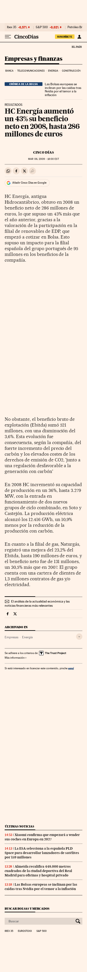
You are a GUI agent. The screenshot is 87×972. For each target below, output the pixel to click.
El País (76, 46)
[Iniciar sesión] (79, 37)
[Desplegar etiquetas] (79, 636)
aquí (71, 668)
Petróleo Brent (77, 27)
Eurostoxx (25, 931)
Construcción (71, 70)
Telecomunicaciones (31, 70)
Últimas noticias (19, 826)
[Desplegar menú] (8, 36)
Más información (15, 657)
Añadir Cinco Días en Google (29, 182)
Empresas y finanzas (33, 59)
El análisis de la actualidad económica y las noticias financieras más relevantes (37, 603)
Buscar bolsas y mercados (27, 908)
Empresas (11, 637)
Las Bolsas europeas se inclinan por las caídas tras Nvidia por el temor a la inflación (63, 89)
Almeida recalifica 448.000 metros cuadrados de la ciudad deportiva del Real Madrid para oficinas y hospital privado (38, 870)
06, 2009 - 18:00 (43, 158)
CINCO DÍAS (43, 152)
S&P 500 (42, 27)
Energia (53, 70)
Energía (27, 637)
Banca (9, 70)
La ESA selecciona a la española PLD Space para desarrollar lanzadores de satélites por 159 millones (42, 852)
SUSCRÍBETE (64, 36)
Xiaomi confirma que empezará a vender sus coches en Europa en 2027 (42, 837)
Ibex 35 (11, 27)
